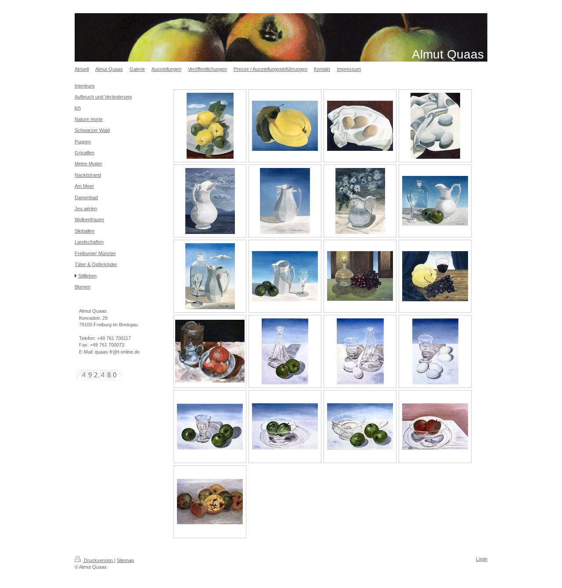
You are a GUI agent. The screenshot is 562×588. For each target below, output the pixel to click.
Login (481, 559)
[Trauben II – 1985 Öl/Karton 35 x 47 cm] (435, 276)
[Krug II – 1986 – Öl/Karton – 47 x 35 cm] (285, 201)
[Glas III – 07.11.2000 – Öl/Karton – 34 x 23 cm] (435, 351)
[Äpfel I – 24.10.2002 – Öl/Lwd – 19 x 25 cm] (210, 501)
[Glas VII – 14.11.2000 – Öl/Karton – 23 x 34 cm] (435, 426)
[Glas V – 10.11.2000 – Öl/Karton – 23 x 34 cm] (285, 426)
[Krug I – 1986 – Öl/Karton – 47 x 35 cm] (210, 201)
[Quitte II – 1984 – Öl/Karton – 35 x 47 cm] (285, 126)
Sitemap (125, 560)
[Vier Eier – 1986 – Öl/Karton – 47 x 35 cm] (435, 126)
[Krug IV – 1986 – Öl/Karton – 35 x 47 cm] (435, 201)
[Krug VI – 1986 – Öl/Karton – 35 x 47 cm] (285, 276)
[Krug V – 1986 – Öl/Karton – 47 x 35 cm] (210, 276)
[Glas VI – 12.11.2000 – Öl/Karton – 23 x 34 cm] (360, 426)
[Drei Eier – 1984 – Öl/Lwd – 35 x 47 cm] (360, 126)
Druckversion (98, 560)
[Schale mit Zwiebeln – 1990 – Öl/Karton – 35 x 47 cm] (210, 351)
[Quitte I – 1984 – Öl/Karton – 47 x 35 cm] (210, 126)
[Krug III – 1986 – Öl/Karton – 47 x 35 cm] (360, 201)
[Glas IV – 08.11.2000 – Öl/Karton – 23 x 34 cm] (210, 426)
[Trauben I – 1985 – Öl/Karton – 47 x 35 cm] (360, 276)
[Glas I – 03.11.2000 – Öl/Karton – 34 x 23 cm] (285, 351)
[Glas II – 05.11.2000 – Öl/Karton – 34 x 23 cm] (360, 351)
